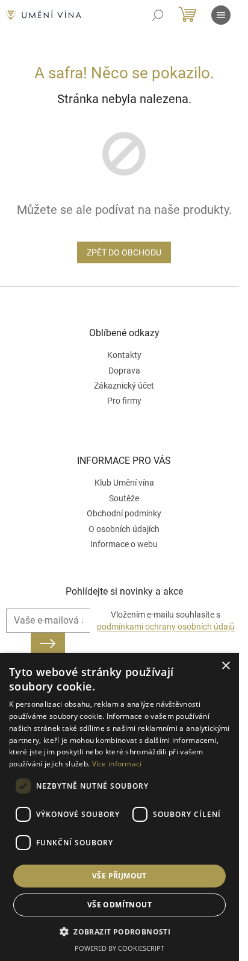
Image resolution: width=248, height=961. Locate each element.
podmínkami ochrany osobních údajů (166, 626)
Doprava (124, 370)
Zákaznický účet (124, 385)
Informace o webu (124, 544)
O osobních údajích (124, 529)
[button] (119, 931)
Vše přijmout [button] (119, 876)
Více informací (117, 764)
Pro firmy (124, 400)
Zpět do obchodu (124, 252)
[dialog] (119, 807)
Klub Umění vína (124, 482)
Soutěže (124, 498)
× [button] (225, 666)
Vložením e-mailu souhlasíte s (166, 620)
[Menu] (221, 15)
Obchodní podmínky (124, 513)
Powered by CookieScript (119, 948)
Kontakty (124, 355)
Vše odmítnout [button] (119, 905)
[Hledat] (158, 15)
